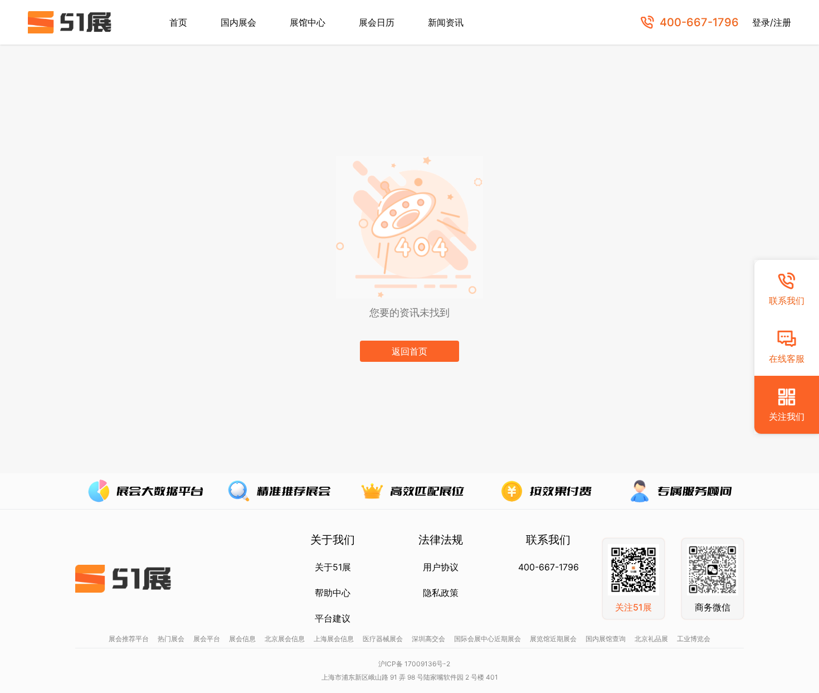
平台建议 (332, 618)
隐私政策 (441, 592)
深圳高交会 (428, 638)
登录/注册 (771, 22)
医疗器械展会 (383, 638)
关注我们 (787, 416)
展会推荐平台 (129, 638)
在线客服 (787, 358)
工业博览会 (693, 638)
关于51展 (333, 567)
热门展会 (171, 638)
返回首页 (409, 351)
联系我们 (787, 300)
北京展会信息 (285, 638)
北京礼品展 (651, 638)
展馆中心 (307, 22)
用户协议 (441, 567)
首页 (178, 22)
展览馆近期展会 (553, 638)
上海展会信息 (334, 638)
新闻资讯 (446, 22)
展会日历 (376, 22)
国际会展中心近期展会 (487, 638)
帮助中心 (332, 592)
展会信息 (242, 638)
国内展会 (238, 22)
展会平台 (206, 638)
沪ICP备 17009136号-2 (414, 664)
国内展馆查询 (606, 638)
